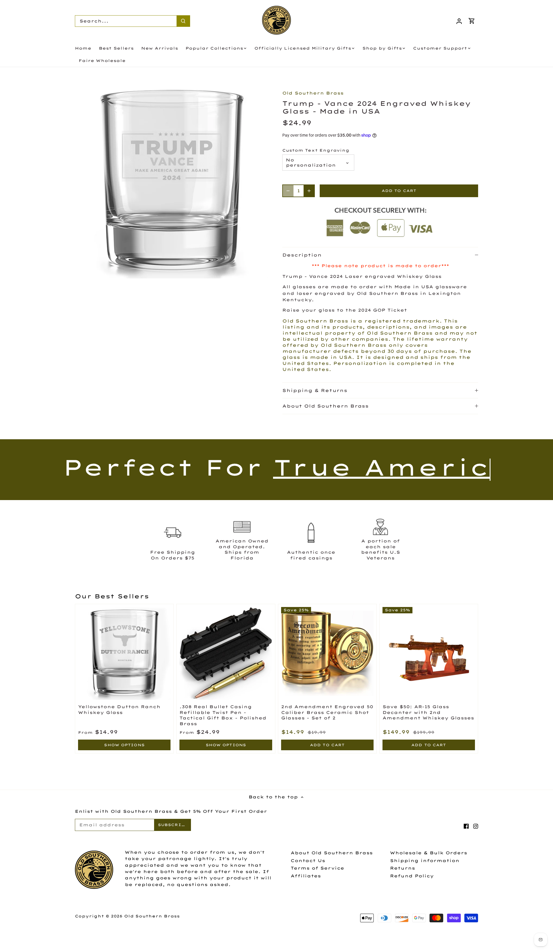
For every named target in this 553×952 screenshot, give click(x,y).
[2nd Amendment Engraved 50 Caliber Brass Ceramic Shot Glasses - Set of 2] (327, 653)
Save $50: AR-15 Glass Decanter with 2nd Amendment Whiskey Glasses (428, 712)
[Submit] (183, 21)
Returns (402, 868)
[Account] (459, 21)
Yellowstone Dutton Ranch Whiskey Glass (119, 709)
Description (302, 255)
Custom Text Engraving (315, 150)
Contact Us (308, 860)
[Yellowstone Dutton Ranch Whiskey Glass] (124, 653)
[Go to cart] (471, 21)
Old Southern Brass (313, 93)
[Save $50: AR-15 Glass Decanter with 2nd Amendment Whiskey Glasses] (428, 653)
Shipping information (424, 860)
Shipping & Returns (314, 390)
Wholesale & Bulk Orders (428, 852)
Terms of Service (317, 868)
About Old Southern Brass (325, 406)
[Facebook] (466, 826)
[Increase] (309, 191)
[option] (171, 181)
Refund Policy (412, 876)
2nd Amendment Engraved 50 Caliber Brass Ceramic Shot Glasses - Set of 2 (327, 712)
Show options (124, 745)
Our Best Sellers (112, 596)
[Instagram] (475, 826)
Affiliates (306, 876)
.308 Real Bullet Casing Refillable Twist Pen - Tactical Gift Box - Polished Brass (222, 715)
